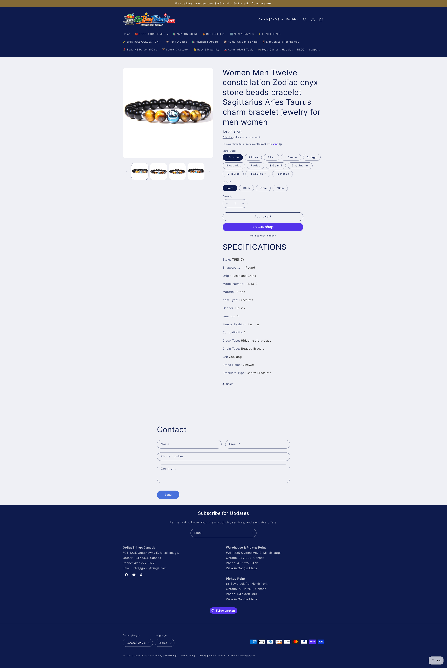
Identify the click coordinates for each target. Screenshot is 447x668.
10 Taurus (233, 173)
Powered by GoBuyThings (163, 655)
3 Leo (271, 157)
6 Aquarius (233, 165)
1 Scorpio (232, 157)
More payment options (263, 235)
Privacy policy (206, 655)
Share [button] (230, 384)
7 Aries (255, 165)
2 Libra (253, 157)
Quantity (228, 196)
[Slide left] (126, 171)
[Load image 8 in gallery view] (177, 171)
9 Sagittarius (300, 165)
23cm (280, 188)
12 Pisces (282, 173)
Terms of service (226, 655)
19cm (246, 188)
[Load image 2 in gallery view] (158, 171)
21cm (263, 188)
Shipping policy (246, 655)
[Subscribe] (252, 533)
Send (168, 494)
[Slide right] (209, 171)
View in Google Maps (241, 568)
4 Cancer (291, 157)
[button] (151, 34)
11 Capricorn (257, 173)
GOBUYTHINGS (140, 655)
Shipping (228, 137)
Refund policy (188, 655)
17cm (229, 188)
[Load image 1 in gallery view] (139, 171)
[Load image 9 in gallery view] (196, 171)
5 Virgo (312, 157)
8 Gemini (276, 165)
